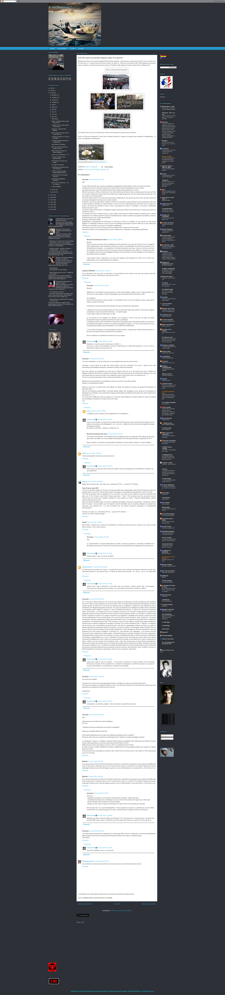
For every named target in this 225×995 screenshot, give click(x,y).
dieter (89, 411)
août (53, 104)
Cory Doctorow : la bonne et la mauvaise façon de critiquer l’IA (169, 151)
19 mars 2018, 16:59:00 (95, 481)
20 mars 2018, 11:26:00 (105, 659)
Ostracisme (165, 361)
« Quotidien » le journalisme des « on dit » (169, 450)
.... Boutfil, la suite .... (168, 423)
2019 (51, 90)
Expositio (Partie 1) (166, 553)
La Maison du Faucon (168, 223)
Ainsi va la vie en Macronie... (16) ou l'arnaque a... (60, 183)
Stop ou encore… (166, 404)
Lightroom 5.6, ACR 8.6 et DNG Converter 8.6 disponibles (168, 617)
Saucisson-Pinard (166, 235)
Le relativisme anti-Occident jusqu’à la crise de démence (169, 539)
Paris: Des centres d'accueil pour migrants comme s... (60, 147)
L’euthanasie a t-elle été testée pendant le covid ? (168, 210)
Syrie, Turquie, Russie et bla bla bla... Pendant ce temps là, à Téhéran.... (168, 589)
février (54, 189)
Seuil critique (165, 493)
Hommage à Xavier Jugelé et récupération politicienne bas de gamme (64, 230)
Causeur (164, 174)
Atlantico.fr (165, 180)
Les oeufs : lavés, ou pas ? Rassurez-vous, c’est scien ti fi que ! (168, 143)
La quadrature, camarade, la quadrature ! (168, 436)
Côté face (162, 97)
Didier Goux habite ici (168, 324)
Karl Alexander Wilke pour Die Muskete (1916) (168, 247)
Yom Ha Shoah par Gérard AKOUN (168, 369)
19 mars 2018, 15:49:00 (93, 453)
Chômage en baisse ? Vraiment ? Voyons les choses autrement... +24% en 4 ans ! (60, 249)
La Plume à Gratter (167, 463)
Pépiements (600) (166, 200)
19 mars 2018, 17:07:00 (101, 285)
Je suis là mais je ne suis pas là (168, 332)
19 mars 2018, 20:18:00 (96, 714)
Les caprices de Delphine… (168, 515)
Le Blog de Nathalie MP (168, 268)
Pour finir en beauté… (167, 611)
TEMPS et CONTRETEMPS (166, 366)
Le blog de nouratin (167, 604)
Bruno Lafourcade (167, 418)
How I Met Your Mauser (168, 571)
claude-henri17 (87, 567)
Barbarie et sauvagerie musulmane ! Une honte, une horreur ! (65, 258)
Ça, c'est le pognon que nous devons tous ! (168, 643)
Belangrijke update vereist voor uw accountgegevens (168, 310)
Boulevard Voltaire (167, 156)
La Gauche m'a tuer (167, 337)
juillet (53, 107)
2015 (51, 200)
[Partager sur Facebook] (110, 167)
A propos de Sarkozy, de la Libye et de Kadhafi (61, 137)
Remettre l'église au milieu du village (167, 166)
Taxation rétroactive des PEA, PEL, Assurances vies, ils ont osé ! (61, 300)
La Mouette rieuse (167, 315)
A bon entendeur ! (62, 48)
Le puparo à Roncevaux (167, 375)
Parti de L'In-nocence (167, 639)
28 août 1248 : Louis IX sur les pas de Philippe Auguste (168, 108)
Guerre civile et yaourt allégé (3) (168, 198)
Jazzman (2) (165, 494)
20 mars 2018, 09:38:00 (96, 831)
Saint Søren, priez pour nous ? (168, 566)
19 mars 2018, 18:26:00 (96, 676)
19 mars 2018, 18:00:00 (100, 567)
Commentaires (166, 738)
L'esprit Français (166, 478)
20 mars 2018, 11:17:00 (105, 341)
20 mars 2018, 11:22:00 (105, 553)
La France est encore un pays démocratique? (169, 299)
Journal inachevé (166, 326)
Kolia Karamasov (166, 595)
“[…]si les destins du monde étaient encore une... (168, 480)
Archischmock (166, 600)
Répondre (85, 232)
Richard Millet (166, 507)
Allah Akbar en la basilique (58, 144)
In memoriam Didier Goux (168, 321)
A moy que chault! (167, 303)
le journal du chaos (167, 383)
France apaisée (165, 305)
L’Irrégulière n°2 (166, 419)
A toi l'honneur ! (60, 7)
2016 (51, 197)
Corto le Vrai (91, 341)
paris (107, 169)
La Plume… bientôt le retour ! (169, 464)
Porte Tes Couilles (166, 537)
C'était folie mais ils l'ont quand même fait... (59, 175)
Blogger (151, 991)
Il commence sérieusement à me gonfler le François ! (64, 282)
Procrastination (165, 504)
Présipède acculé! (166, 380)
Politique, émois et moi (168, 308)
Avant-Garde (165, 629)
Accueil (52, 48)
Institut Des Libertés (167, 276)
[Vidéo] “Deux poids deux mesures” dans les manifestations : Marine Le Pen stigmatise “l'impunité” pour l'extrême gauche (168, 412)
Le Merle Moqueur (167, 581)
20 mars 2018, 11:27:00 (105, 701)
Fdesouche (165, 122)
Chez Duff (164, 297)
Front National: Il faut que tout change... (59, 161)
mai (53, 112)
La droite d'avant (166, 526)
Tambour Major (166, 351)
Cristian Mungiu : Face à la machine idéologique (168, 175)
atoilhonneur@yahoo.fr (100, 162)
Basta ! (164, 189)
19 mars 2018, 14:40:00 (96, 358)
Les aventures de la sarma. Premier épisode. (168, 522)
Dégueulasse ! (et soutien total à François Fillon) (61, 241)
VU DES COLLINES (167, 320)
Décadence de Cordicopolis (165, 215)
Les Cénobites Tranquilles (169, 402)
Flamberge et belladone (168, 345)
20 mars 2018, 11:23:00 (105, 583)
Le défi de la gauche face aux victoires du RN (169, 347)
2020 (51, 88)
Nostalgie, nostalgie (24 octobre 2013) (167, 231)
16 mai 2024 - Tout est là (168, 353)
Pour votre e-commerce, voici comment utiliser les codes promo (169, 386)
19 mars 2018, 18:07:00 (96, 599)
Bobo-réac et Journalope (168, 572)
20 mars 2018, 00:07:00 (101, 793)
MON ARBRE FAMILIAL (168, 424)
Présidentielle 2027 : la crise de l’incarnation (168, 285)
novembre (54, 97)
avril (53, 114)
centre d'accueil (89, 169)
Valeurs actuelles (166, 407)
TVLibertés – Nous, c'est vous (168, 113)
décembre (54, 95)
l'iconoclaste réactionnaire (169, 440)
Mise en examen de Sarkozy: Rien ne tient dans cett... (60, 133)
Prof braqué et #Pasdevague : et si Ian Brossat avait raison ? (169, 487)
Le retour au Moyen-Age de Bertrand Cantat (58, 157)
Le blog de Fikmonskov (168, 485)
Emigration (164, 606)
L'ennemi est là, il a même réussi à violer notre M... (60, 125)
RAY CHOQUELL (167, 614)
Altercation (164, 596)
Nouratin (164, 379)
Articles (164, 735)
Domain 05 (165, 632)
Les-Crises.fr (165, 148)
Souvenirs (81, 48)
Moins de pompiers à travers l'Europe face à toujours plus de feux (168, 192)
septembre (54, 102)
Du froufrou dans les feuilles (167, 519)
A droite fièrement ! (167, 208)
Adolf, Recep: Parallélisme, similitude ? (58, 179)
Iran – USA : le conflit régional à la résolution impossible (167, 292)
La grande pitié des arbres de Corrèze (169, 509)
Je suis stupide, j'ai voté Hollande (168, 557)
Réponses (87, 236)
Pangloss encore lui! (167, 204)
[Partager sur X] (109, 167)
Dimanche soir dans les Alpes (167, 224)
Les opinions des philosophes (166, 551)
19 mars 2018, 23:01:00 (101, 537)
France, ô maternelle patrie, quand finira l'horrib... (60, 121)
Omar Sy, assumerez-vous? (168, 528)
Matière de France (167, 374)
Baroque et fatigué (167, 564)
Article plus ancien (149, 904)
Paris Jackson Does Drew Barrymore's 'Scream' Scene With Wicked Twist (168, 457)
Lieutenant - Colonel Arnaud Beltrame (59, 129)
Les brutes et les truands (58, 164)
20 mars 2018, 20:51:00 (101, 861)
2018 (51, 93)
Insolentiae (165, 251)
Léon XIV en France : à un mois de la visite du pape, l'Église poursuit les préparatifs (168, 184)
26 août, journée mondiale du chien (168, 169)
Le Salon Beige (166, 622)
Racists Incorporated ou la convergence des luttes (168, 533)
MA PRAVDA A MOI (167, 245)
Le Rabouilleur (166, 356)
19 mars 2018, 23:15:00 (95, 761)
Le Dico (73, 48)
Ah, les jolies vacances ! (167, 582)
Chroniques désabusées (168, 531)
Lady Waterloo (166, 497)
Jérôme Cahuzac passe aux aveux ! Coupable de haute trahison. (61, 273)
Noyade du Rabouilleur (167, 358)
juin (53, 109)
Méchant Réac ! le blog (168, 106)
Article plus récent (84, 904)
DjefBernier (165, 576)
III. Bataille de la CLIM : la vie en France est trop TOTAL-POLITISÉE (168, 271)
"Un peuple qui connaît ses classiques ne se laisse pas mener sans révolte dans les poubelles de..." (168, 473)
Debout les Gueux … (167, 316)
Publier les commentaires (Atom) (121, 910)
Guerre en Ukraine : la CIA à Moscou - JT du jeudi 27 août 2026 (169, 117)
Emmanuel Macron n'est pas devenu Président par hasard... (65, 219)
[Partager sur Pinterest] (112, 167)
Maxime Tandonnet (167, 229)
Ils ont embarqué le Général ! (56, 292)
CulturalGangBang (167, 635)
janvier (54, 192)
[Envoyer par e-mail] (105, 167)
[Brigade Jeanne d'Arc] (168, 652)
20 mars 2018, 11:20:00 (105, 419)
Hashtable (164, 141)
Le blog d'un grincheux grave (168, 392)
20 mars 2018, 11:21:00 (105, 466)
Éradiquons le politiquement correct (167, 263)
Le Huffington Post (167, 455)
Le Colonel (165, 283)
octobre (54, 100)
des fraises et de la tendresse (167, 330)
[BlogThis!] (107, 167)
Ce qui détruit (165, 499)
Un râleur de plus (166, 428)
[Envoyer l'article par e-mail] (102, 167)
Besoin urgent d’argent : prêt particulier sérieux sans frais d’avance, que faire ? (169, 340)
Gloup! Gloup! (165, 205)
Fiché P (163, 577)
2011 (51, 209)
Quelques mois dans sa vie (168, 362)
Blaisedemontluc (87, 861)
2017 (51, 195)
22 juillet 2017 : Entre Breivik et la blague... (167, 546)
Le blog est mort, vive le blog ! (167, 560)
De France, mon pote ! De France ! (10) (168, 218)
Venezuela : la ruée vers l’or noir (168, 278)
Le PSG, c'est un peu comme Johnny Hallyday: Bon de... (59, 171)
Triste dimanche (53, 268)
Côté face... (165, 469)
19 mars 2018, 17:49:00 (98, 411)
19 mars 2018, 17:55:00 (94, 522)
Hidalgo (96, 169)
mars (53, 116)
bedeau (84, 481)
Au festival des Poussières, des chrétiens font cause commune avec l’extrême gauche (168, 160)
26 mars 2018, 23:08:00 (115, 239)
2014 (51, 202)
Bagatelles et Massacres (168, 609)
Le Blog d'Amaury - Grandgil (167, 447)
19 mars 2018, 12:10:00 (96, 179)
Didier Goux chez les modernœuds (167, 433)
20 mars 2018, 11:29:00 (105, 815)
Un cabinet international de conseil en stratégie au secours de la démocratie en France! (168, 239)
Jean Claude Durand (167, 601)
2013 (51, 204)
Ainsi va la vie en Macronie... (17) (60, 154)
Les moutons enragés (167, 289)
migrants (102, 169)
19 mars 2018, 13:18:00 (103, 270)
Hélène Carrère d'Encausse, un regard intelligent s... (59, 151)
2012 (51, 207)
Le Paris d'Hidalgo (56, 186)
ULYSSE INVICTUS (167, 544)
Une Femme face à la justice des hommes (168, 442)
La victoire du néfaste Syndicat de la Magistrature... (60, 141)
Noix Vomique (166, 502)
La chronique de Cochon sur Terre (168, 586)
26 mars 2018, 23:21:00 (115, 434)
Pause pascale (55, 119)
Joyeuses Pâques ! (166, 429)
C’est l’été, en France (167, 265)
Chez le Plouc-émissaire (168, 514)
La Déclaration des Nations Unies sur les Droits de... (60, 167)
